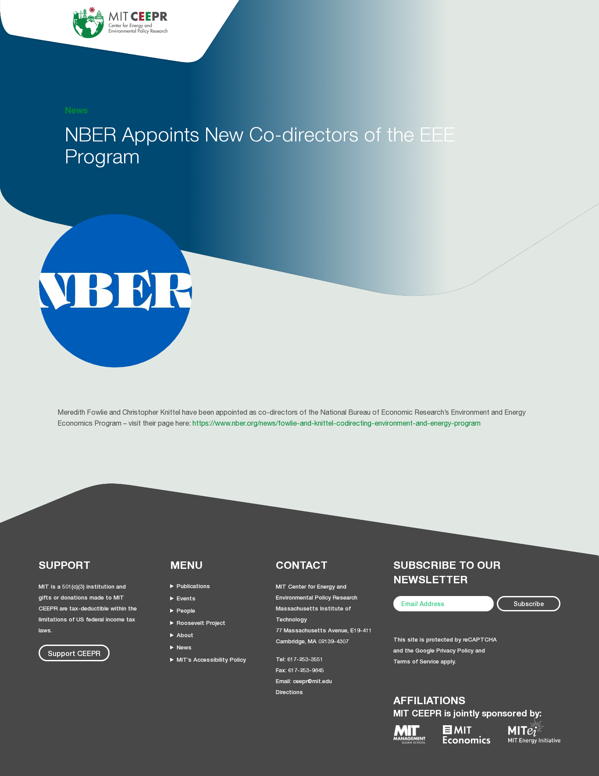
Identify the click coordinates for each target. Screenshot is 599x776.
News (184, 647)
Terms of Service (416, 661)
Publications (193, 585)
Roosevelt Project (201, 622)
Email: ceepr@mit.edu (304, 680)
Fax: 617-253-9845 (300, 670)
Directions (289, 691)
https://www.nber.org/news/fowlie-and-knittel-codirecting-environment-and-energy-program (337, 423)
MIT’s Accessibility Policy (211, 659)
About (185, 634)
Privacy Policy (455, 650)
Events (186, 598)
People (186, 610)
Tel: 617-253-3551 (299, 659)
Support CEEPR (74, 653)
